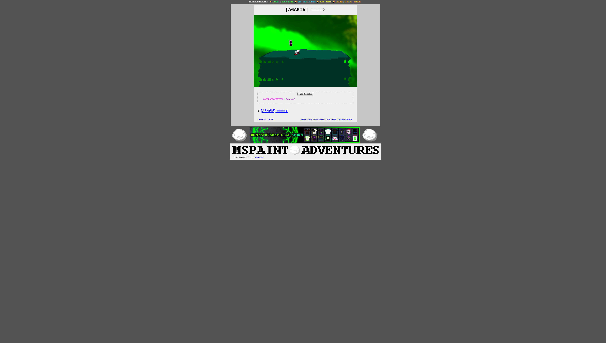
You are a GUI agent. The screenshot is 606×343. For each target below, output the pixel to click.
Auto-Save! (318, 119)
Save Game (305, 119)
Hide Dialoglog (305, 94)
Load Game (331, 119)
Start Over (262, 119)
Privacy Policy (258, 157)
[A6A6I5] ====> (274, 111)
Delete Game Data (345, 119)
